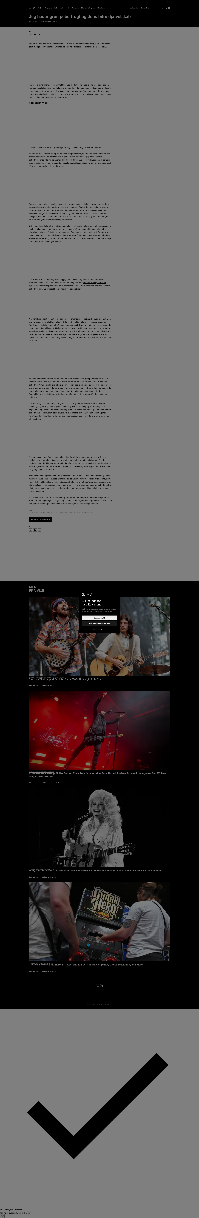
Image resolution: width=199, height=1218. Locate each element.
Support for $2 (99, 618)
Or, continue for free (99, 630)
